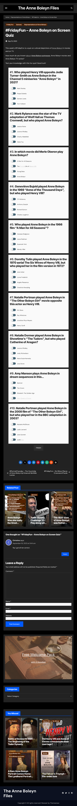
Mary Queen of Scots (24, 398)
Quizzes (19, 24)
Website (9, 616)
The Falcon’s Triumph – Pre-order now (54, 775)
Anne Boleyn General (15, 495)
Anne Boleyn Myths (15, 498)
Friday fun (10, 24)
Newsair (45, 803)
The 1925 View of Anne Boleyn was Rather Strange (61, 521)
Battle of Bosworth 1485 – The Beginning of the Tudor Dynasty (21, 741)
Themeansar (54, 803)
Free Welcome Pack (38, 654)
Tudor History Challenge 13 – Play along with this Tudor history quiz (38, 523)
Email (8, 608)
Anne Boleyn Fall (60, 495)
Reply (65, 554)
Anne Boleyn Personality (12, 501)
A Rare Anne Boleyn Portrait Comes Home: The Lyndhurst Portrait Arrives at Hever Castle (20, 775)
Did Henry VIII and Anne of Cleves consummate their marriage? (55, 741)
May (22, 440)
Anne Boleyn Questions (16, 505)
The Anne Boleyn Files (38, 8)
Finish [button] (38, 448)
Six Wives (56, 721)
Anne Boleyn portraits (16, 756)
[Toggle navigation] (6, 8)
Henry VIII (46, 721)
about (28, 56)
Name (8, 601)
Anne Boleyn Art (14, 753)
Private (22, 166)
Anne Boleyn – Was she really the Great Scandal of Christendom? (14, 523)
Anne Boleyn (57, 48)
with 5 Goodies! (38, 662)
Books (45, 753)
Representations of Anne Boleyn (35, 24)
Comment (10, 571)
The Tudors (13, 721)
